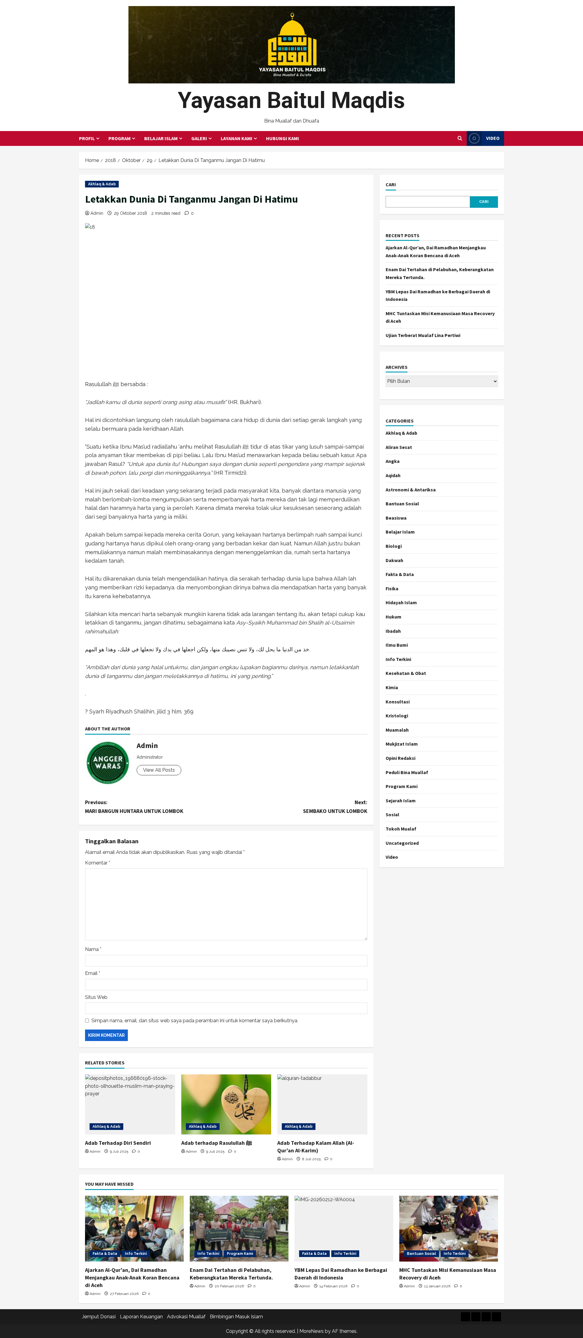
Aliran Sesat (399, 447)
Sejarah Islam (401, 800)
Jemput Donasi (99, 1316)
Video (492, 138)
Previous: (134, 806)
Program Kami (402, 787)
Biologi (394, 546)
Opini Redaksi (400, 758)
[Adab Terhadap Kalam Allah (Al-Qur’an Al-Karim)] (322, 1104)
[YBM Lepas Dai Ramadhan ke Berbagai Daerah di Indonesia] (344, 1229)
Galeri (199, 138)
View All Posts (159, 770)
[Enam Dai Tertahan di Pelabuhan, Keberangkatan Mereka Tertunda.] (239, 1229)
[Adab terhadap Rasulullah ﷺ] (226, 1104)
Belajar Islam (161, 138)
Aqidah (393, 475)
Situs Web (96, 997)
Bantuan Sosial (402, 504)
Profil (87, 138)
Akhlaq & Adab (102, 184)
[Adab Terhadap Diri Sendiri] (130, 1104)
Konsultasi (398, 702)
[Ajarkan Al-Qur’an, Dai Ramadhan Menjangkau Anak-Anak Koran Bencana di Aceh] (134, 1229)
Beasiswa (396, 518)
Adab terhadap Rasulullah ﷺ (216, 1142)
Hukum (393, 617)
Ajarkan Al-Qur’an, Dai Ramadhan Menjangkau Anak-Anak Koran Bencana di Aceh (132, 1277)
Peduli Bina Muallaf (407, 772)
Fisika (392, 588)
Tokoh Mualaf (401, 829)
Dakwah (394, 560)
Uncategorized (402, 843)
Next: (335, 806)
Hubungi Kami (282, 138)
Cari (391, 184)
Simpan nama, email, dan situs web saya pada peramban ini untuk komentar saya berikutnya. (194, 1020)
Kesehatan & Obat (406, 673)
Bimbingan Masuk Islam (236, 1316)
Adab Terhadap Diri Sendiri (118, 1142)
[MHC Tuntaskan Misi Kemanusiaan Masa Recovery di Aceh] (448, 1229)
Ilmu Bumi (397, 645)
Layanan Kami (236, 138)
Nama (93, 949)
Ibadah (393, 631)
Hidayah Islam (401, 603)
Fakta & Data (400, 574)
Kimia (392, 687)
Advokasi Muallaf (186, 1316)
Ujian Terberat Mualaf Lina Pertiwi (423, 335)
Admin (96, 213)
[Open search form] (460, 138)
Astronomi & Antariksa (411, 490)
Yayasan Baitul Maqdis (291, 100)
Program (119, 138)
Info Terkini (398, 659)
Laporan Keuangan (141, 1316)
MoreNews (311, 1331)
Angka (393, 461)
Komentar (97, 863)
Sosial (392, 815)
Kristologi (397, 716)
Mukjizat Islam (402, 744)
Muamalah (397, 730)
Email (92, 973)
